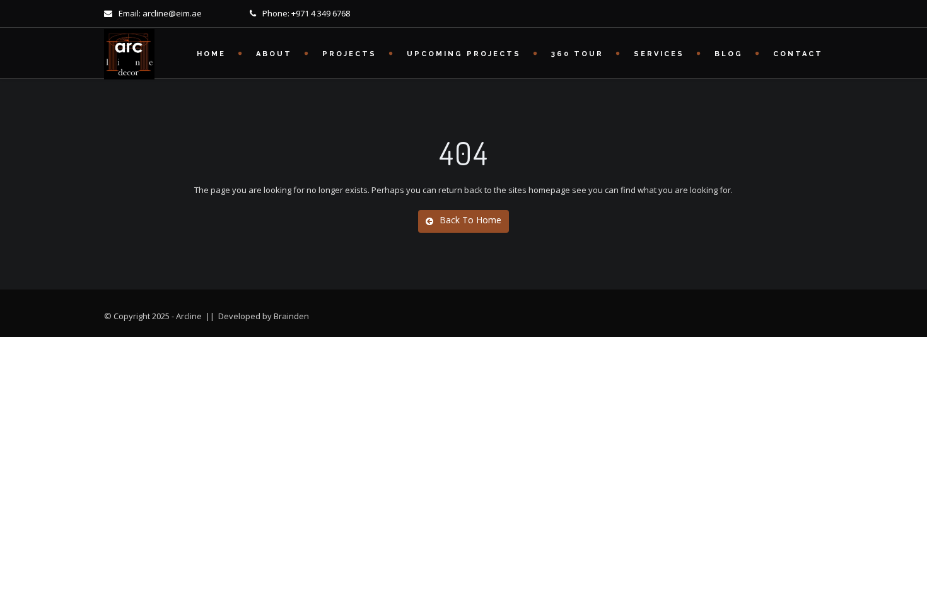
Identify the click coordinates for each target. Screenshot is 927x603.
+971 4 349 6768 (320, 13)
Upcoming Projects (464, 54)
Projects (349, 54)
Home (211, 54)
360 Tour (577, 54)
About (274, 54)
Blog (728, 54)
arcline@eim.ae (172, 13)
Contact (798, 54)
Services (659, 54)
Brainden (291, 316)
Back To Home (470, 220)
